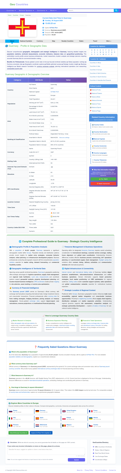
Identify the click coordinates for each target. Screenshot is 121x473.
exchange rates (35, 301)
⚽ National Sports (95, 107)
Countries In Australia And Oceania (100, 80)
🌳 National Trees (95, 104)
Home (9, 15)
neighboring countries (85, 299)
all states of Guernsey (99, 306)
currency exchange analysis (45, 66)
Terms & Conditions (101, 470)
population (18, 250)
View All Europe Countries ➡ (18, 433)
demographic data (19, 323)
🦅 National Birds (95, 97)
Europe (22, 15)
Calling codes (73, 282)
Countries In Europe (96, 70)
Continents (41, 10)
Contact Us (112, 470)
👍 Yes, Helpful (103, 179)
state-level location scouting (67, 325)
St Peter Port (54, 28)
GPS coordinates (39, 282)
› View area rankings (64, 137)
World (52, 10)
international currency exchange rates (49, 369)
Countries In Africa (95, 63)
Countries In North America (98, 73)
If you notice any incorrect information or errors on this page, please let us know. (34, 446)
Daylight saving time (105, 260)
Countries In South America (98, 77)
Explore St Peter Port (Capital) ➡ (41, 433)
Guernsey (39, 250)
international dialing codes (84, 272)
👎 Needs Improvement (103, 183)
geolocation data (50, 327)
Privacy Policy (89, 470)
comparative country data (14, 68)
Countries (10, 10)
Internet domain (67, 272)
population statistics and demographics (20, 357)
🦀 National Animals (96, 100)
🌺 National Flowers (96, 93)
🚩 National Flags (95, 111)
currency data (52, 296)
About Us (79, 470)
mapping (56, 282)
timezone (84, 250)
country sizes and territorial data (20, 392)
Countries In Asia (95, 66)
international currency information (92, 325)
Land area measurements (40, 277)
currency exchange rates (93, 323)
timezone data (104, 323)
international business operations (39, 380)
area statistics (31, 323)
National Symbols (26, 10)
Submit (76, 460)
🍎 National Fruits (95, 90)
